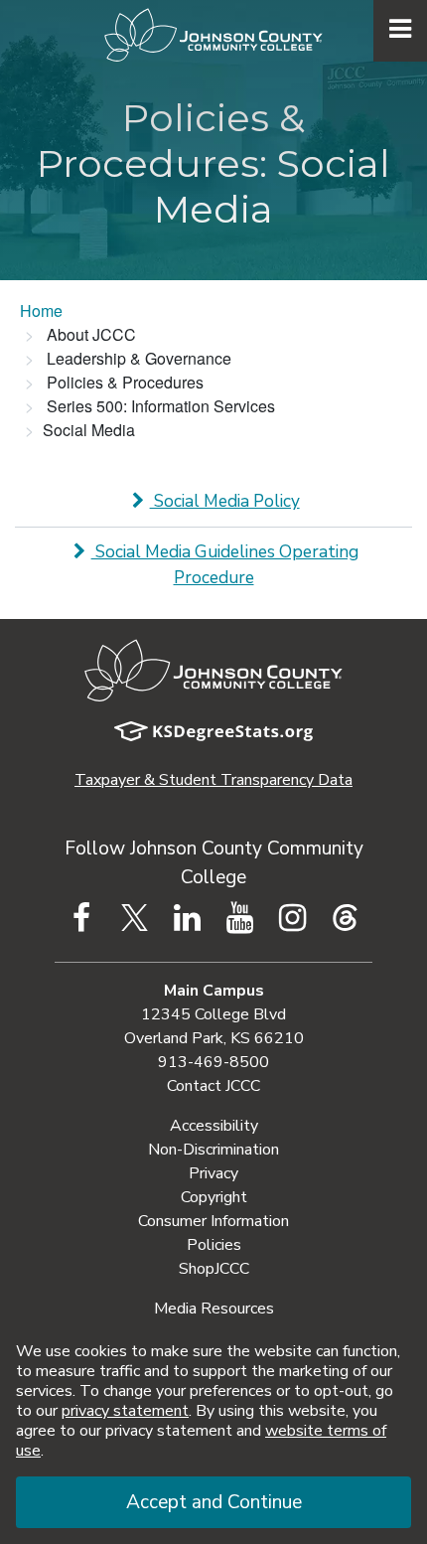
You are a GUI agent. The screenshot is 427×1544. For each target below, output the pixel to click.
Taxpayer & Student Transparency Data (213, 780)
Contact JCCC (213, 1086)
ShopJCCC (214, 1269)
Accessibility (214, 1126)
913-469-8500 (213, 1062)
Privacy (213, 1173)
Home (41, 310)
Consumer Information (213, 1221)
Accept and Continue (214, 1502)
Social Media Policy (225, 501)
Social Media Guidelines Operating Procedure (224, 564)
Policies (214, 1245)
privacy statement (125, 1411)
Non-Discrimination (213, 1149)
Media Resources (214, 1308)
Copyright (214, 1197)
